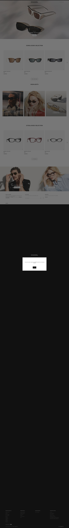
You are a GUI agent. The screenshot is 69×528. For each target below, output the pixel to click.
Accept (34, 267)
